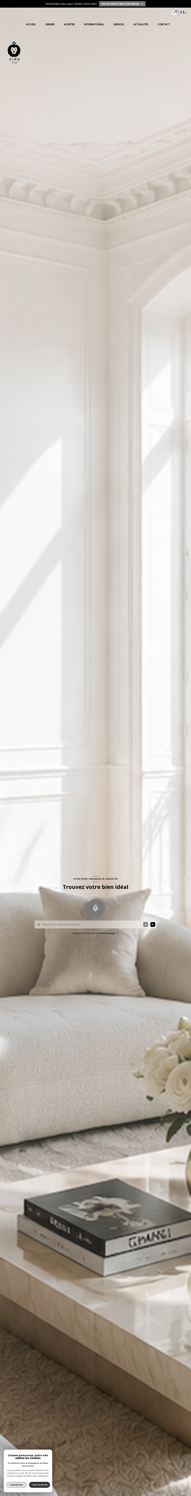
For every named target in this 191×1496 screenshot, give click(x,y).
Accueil (31, 24)
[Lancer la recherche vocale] (95, 908)
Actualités (141, 24)
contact (164, 24)
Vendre (50, 24)
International (94, 24)
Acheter (69, 24)
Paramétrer (16, 1484)
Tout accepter (39, 1484)
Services (119, 24)
